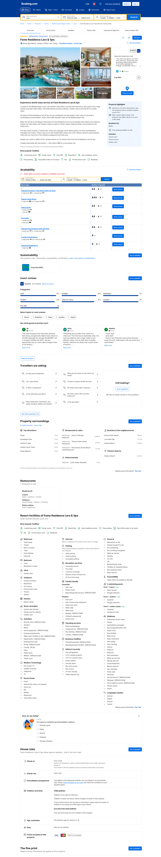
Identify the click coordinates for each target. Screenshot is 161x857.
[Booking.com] (29, 4)
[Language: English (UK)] (94, 4)
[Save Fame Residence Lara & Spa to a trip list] (123, 37)
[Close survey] (139, 716)
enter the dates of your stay (73, 782)
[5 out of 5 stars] (24, 36)
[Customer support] (100, 4)
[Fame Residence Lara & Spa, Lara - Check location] (21, 43)
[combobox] (41, 18)
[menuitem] (25, 9)
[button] (127, 91)
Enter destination (31, 16)
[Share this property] (129, 37)
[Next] (140, 66)
